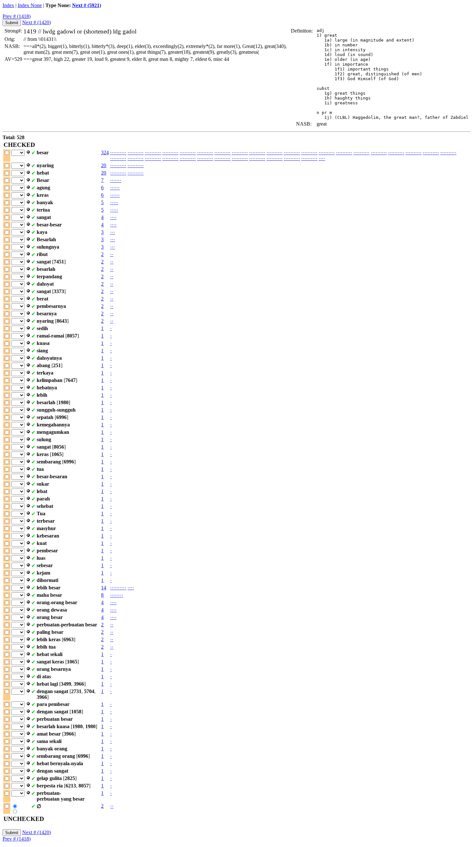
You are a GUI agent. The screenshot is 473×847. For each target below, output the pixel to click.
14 (103, 587)
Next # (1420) (36, 22)
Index (8, 5)
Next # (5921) (86, 5)
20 (103, 165)
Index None (30, 5)
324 (105, 152)
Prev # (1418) (17, 16)
